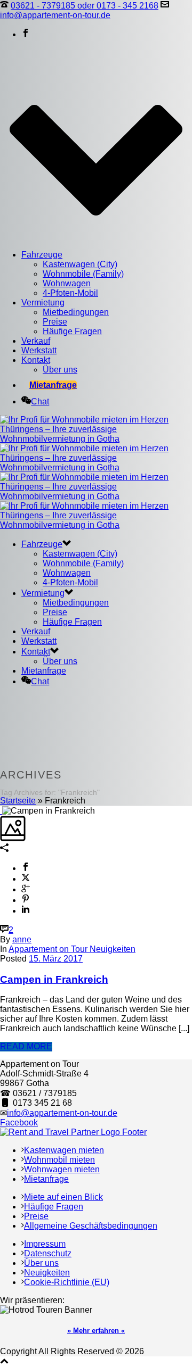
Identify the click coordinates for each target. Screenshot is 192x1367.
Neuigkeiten (47, 1272)
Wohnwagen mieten (62, 1169)
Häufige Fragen (72, 331)
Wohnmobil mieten (59, 1159)
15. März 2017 (56, 958)
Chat (40, 401)
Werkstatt (39, 350)
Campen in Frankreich (54, 979)
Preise (55, 321)
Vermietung (43, 302)
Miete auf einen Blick (63, 1197)
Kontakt (35, 359)
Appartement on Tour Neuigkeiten (72, 949)
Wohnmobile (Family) (83, 273)
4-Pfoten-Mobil (70, 292)
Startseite (18, 800)
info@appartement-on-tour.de (55, 15)
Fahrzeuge (41, 254)
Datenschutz (47, 1253)
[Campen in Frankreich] (1, 810)
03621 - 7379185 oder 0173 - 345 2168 (84, 5)
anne (21, 939)
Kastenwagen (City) (80, 264)
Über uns (60, 369)
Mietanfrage (53, 385)
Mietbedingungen (76, 312)
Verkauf (35, 340)
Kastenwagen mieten (64, 1150)
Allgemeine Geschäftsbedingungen (90, 1225)
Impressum (45, 1243)
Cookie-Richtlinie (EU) (66, 1282)
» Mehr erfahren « (96, 1331)
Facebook (19, 1122)
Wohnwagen (67, 283)
